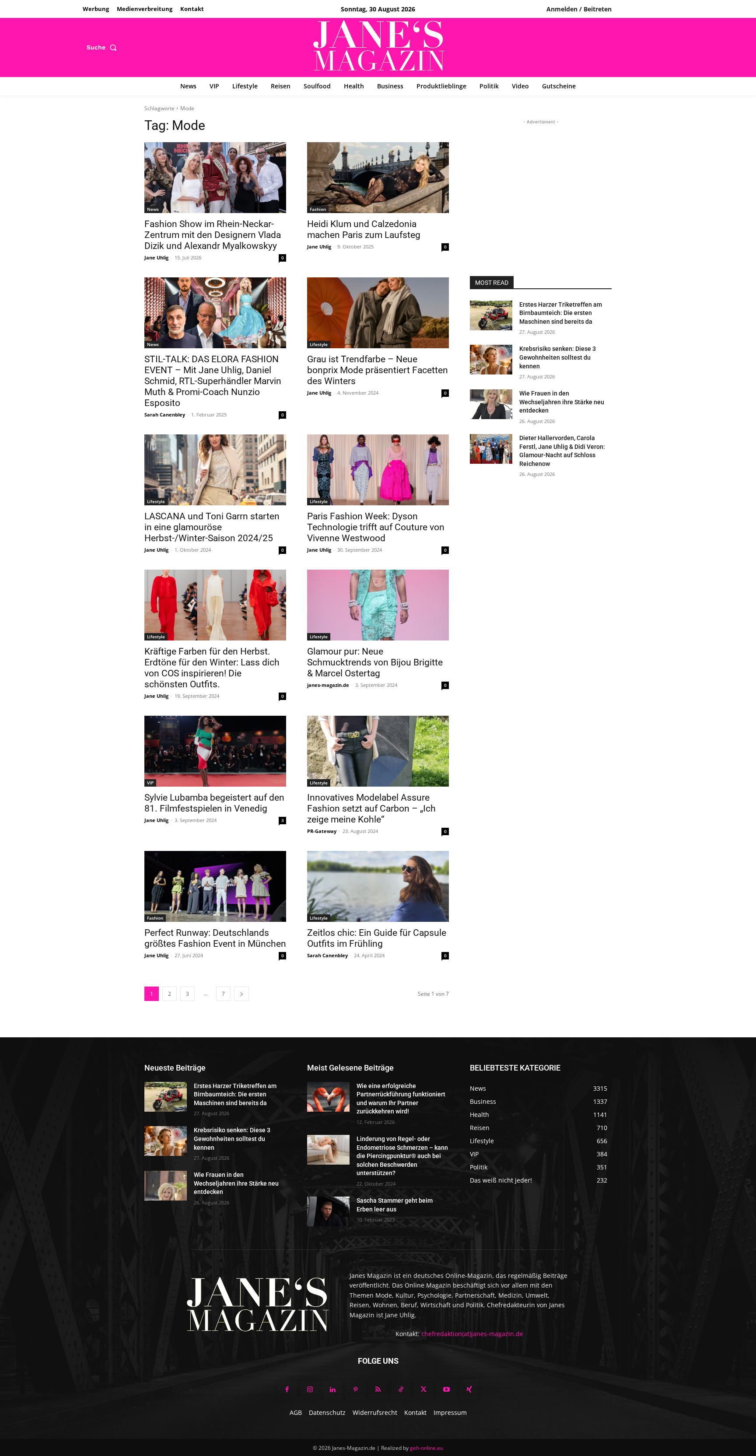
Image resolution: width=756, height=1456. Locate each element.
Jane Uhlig (156, 257)
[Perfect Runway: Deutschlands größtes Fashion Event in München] (215, 886)
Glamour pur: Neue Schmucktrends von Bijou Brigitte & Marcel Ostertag (375, 662)
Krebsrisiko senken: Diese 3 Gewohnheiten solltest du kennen (557, 357)
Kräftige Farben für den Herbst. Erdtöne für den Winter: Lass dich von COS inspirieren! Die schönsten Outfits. (212, 668)
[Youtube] (446, 1390)
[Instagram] (310, 1390)
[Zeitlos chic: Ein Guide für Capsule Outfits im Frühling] (378, 886)
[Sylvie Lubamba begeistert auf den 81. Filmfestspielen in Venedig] (215, 751)
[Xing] (469, 1390)
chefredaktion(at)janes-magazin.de (472, 1334)
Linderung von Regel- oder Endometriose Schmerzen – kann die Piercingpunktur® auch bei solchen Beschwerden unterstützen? (402, 1155)
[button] (103, 47)
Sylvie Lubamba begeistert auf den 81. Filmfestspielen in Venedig (214, 803)
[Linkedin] (332, 1390)
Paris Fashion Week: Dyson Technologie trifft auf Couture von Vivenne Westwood (375, 527)
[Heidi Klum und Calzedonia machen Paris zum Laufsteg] (378, 177)
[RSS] (378, 1390)
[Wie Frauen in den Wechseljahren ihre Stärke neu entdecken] (491, 404)
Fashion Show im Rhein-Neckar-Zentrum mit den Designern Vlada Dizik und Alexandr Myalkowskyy (212, 235)
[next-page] (241, 994)
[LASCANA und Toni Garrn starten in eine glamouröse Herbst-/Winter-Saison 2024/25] (215, 469)
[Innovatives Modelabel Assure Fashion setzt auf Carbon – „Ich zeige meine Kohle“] (378, 751)
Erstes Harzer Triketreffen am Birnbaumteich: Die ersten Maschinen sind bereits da (560, 313)
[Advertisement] (540, 181)
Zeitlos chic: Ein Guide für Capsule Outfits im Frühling (376, 938)
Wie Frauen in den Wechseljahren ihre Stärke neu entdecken (561, 402)
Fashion (318, 209)
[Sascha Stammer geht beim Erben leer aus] (328, 1211)
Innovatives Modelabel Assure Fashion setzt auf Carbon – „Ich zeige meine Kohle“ (371, 808)
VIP (150, 783)
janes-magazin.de (328, 685)
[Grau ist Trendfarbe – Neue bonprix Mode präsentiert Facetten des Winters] (378, 312)
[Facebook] (287, 1390)
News (153, 209)
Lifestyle (319, 344)
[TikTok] (401, 1390)
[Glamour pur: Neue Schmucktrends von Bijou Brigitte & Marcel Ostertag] (378, 605)
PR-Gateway (321, 831)
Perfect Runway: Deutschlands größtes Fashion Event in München (215, 938)
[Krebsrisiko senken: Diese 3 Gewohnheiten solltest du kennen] (491, 359)
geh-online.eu (426, 1448)
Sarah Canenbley (164, 414)
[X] (423, 1390)
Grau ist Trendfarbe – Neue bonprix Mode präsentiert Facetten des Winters (377, 370)
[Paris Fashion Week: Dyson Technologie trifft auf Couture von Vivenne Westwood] (378, 469)
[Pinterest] (355, 1390)
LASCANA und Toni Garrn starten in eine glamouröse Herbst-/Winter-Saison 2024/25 (212, 527)
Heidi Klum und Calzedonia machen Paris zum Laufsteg (363, 229)
